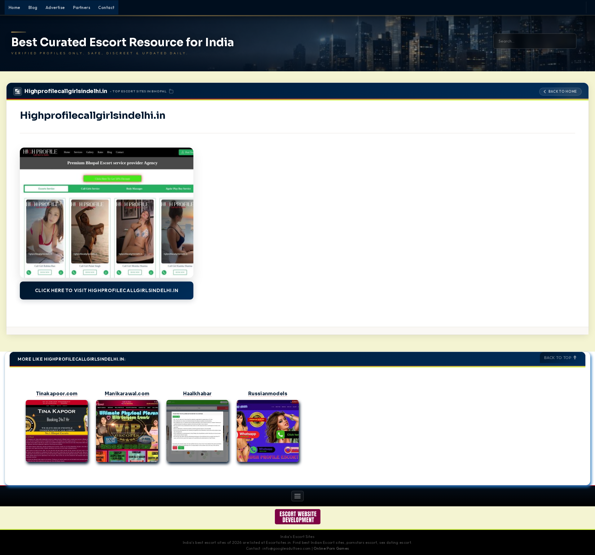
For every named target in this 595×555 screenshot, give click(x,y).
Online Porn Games (331, 548)
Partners (81, 7)
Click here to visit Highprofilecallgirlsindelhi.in (106, 290)
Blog (33, 7)
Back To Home (563, 91)
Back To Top (558, 357)
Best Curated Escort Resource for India (122, 42)
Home (14, 7)
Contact (106, 7)
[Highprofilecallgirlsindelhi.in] (106, 213)
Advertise (55, 7)
